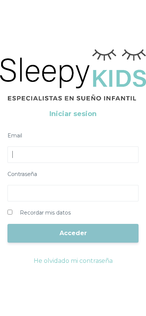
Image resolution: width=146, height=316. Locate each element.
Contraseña (22, 174)
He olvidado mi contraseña (73, 260)
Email (14, 135)
